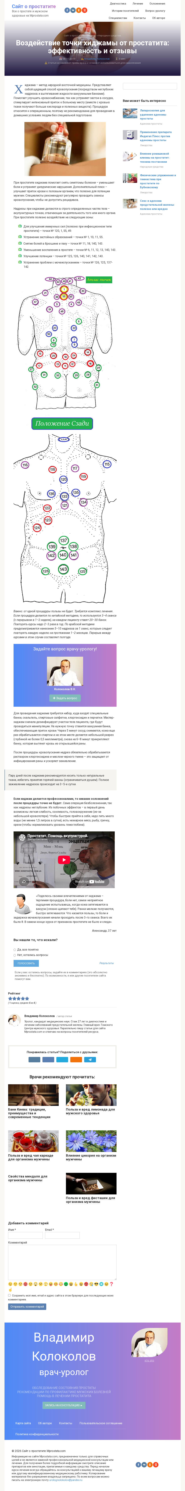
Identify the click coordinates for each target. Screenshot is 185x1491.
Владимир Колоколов (97, 58)
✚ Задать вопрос (65, 698)
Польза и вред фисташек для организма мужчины (90, 1200)
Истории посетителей (125, 10)
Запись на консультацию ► (64, 1405)
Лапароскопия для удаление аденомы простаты (153, 114)
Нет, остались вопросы (32, 955)
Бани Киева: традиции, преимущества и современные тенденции (29, 1113)
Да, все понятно (27, 949)
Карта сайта (23, 1423)
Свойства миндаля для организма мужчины (27, 1178)
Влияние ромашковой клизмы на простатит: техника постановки (154, 157)
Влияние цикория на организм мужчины (91, 1157)
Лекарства (146, 145)
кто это (149, 1360)
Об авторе (158, 18)
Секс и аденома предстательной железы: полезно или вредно (157, 205)
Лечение (138, 3)
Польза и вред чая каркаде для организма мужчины (30, 1157)
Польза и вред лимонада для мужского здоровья (90, 1111)
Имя (12, 1229)
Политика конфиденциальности (37, 1434)
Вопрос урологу (155, 10)
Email (49, 1229)
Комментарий (17, 1242)
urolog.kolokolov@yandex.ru (65, 1480)
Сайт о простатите (34, 6)
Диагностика (118, 3)
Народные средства (151, 166)
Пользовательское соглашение (100, 1423)
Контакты (140, 18)
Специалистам (118, 18)
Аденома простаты (151, 123)
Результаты (107, 963)
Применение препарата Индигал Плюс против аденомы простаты (156, 136)
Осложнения (157, 3)
